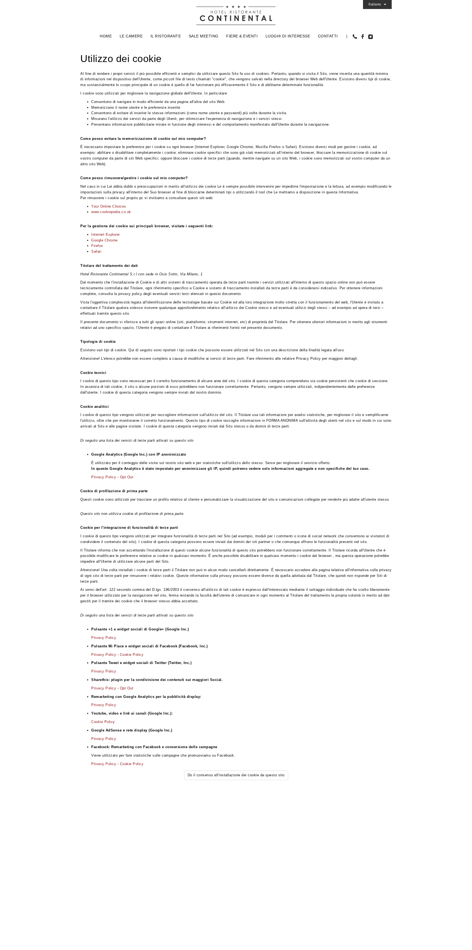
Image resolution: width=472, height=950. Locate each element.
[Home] (236, 13)
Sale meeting (204, 36)
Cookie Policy (132, 655)
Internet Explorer (105, 234)
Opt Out (127, 477)
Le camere (131, 36)
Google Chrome (104, 240)
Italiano (374, 4)
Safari (96, 251)
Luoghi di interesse (288, 36)
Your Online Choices (108, 206)
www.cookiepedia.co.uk (111, 212)
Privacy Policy (103, 477)
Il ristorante (166, 36)
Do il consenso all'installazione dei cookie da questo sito (236, 775)
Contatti (328, 36)
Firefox (97, 246)
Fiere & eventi (242, 36)
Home (106, 36)
